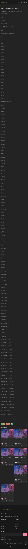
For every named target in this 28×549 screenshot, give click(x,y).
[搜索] (21, 2)
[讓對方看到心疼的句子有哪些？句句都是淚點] (20, 469)
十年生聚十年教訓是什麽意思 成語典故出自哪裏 (6, 494)
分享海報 (25, 424)
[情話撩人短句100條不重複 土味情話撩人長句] (7, 452)
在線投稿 (16, 522)
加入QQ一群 (3, 539)
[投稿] (19, 2)
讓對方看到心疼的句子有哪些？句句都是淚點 (20, 475)
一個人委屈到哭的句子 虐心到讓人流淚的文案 (7, 439)
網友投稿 (4, 11)
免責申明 (3, 524)
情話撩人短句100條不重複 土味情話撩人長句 (6, 458)
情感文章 (17, 11)
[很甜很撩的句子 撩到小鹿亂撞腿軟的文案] (20, 433)
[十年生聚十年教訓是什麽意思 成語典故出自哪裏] (7, 488)
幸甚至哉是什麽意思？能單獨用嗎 (20, 458)
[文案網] (4, 2)
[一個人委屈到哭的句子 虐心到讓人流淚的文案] (7, 433)
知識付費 (16, 524)
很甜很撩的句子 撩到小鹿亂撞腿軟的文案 (20, 439)
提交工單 (16, 528)
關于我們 (3, 522)
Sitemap (19, 543)
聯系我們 (3, 526)
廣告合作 (3, 528)
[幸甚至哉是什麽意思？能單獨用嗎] (20, 452)
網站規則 (16, 526)
